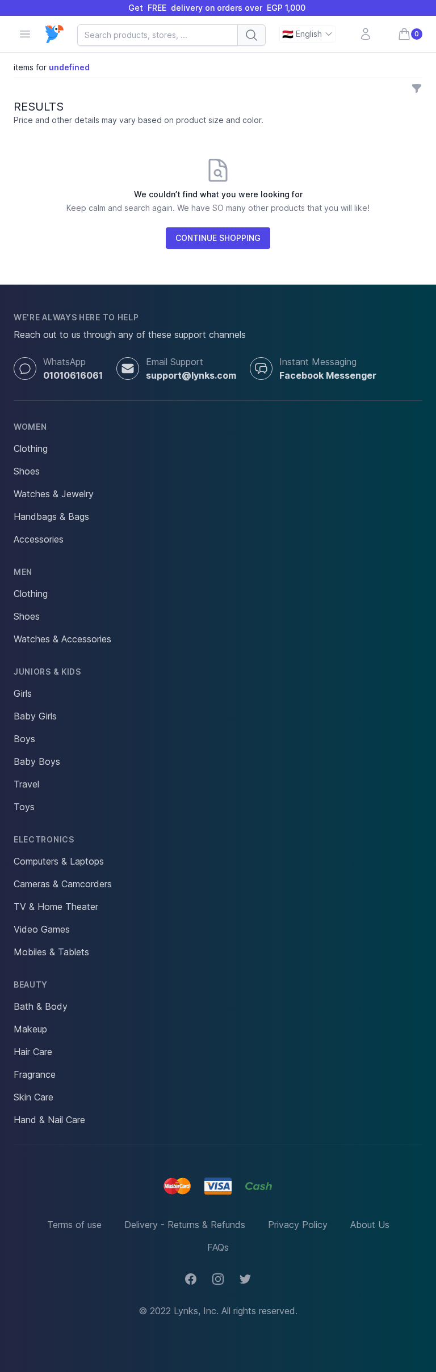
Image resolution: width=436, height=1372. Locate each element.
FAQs (218, 1247)
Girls (23, 693)
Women (30, 426)
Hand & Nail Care (49, 1119)
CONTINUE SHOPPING (218, 238)
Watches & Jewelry (54, 493)
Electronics (44, 839)
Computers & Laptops (59, 861)
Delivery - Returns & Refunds (184, 1224)
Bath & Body (41, 1006)
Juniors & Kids (47, 671)
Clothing (31, 448)
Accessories (39, 539)
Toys (24, 806)
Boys (24, 738)
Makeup (30, 1029)
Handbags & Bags (51, 516)
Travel (26, 784)
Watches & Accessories (62, 639)
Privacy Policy (298, 1224)
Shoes (27, 471)
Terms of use (74, 1224)
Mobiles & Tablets (51, 952)
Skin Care (33, 1097)
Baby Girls (35, 716)
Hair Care (33, 1051)
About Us (369, 1224)
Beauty (31, 984)
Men (23, 572)
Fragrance (35, 1074)
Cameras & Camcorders (63, 884)
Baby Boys (37, 761)
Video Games (42, 929)
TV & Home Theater (56, 906)
